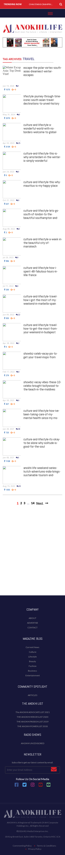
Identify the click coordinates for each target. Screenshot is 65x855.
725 (7, 432)
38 (19, 429)
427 (7, 404)
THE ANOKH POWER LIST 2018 (32, 726)
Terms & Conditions (46, 845)
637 (7, 203)
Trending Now (13, 4)
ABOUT (32, 618)
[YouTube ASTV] (49, 786)
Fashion (32, 666)
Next (40, 503)
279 (7, 375)
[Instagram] (33, 786)
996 (7, 261)
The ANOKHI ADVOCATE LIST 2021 (33, 712)
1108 (7, 461)
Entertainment (32, 675)
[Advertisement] (32, 556)
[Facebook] (17, 786)
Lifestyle (32, 656)
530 (7, 289)
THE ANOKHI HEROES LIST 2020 (32, 717)
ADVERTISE (32, 622)
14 (32, 503)
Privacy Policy (34, 849)
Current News (32, 647)
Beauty (32, 661)
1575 (7, 89)
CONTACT (32, 627)
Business (32, 670)
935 (7, 318)
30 (20, 486)
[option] (41, 4)
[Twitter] (25, 786)
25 (19, 143)
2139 (7, 146)
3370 (7, 118)
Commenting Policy (22, 845)
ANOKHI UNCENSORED (32, 743)
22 (19, 314)
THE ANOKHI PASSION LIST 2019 (32, 721)
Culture (32, 652)
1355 (7, 489)
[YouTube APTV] (41, 786)
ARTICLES (32, 695)
